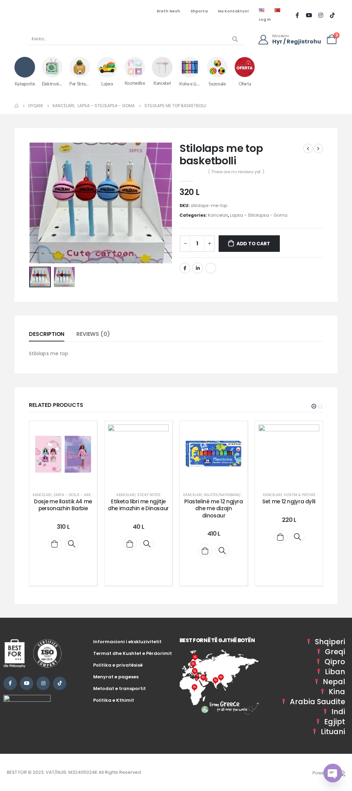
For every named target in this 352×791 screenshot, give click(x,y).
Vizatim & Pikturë (299, 494)
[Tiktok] (332, 15)
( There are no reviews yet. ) (236, 172)
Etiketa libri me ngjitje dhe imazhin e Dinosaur (138, 505)
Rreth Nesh (168, 11)
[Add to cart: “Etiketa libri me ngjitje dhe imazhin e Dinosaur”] (130, 544)
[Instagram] (321, 15)
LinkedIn (197, 268)
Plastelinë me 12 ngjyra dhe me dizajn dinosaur (213, 508)
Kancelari (218, 215)
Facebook (184, 268)
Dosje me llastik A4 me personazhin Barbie (63, 505)
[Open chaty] (332, 773)
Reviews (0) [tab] (93, 334)
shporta (199, 11)
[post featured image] (63, 454)
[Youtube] (309, 15)
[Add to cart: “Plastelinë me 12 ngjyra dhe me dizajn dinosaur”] (205, 550)
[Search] (235, 39)
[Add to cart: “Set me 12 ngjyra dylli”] (280, 537)
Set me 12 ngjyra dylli (289, 501)
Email (210, 268)
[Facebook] (297, 15)
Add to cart (253, 243)
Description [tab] (46, 334)
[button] (30, 203)
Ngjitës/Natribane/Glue (226, 494)
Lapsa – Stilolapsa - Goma (258, 215)
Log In (265, 19)
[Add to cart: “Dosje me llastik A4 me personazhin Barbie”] (55, 544)
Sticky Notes (149, 494)
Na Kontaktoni (233, 11)
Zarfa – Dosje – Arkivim (75, 494)
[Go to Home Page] (16, 106)
